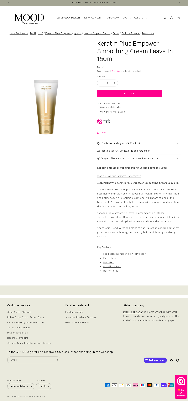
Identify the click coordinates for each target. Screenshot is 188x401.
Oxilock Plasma (131, 33)
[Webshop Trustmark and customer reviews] (103, 122)
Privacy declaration (17, 332)
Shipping (116, 71)
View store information (112, 112)
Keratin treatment (75, 312)
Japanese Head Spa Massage (81, 317)
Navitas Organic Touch (97, 33)
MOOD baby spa (132, 312)
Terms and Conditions (19, 327)
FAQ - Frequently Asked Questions (25, 322)
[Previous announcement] (8, 3)
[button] (93, 18)
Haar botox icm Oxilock (77, 322)
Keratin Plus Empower (58, 33)
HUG (40, 33)
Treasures (148, 33)
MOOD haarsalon (21, 397)
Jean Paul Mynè (19, 33)
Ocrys (116, 33)
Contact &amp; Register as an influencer (29, 343)
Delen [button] (103, 132)
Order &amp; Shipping (19, 312)
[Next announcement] (179, 3)
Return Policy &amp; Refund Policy (25, 317)
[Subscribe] (57, 360)
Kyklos (78, 33)
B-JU (33, 33)
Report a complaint (17, 338)
